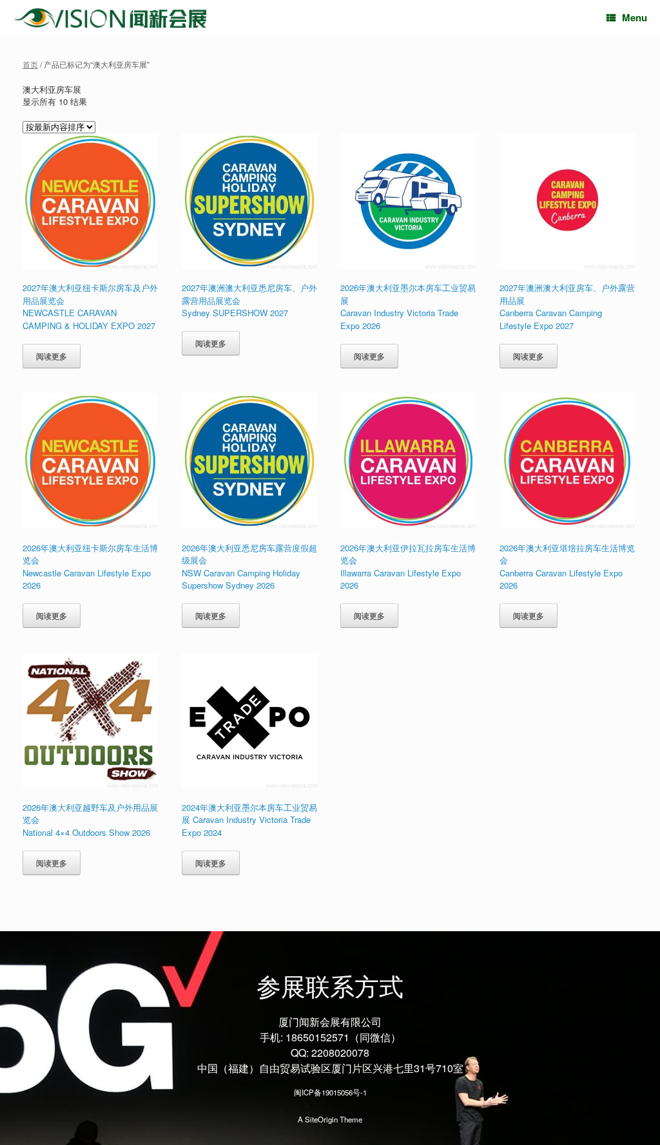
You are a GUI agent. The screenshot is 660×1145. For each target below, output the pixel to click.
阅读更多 (51, 356)
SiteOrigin (321, 1119)
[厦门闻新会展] (110, 18)
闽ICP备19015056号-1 (330, 1092)
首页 (30, 64)
